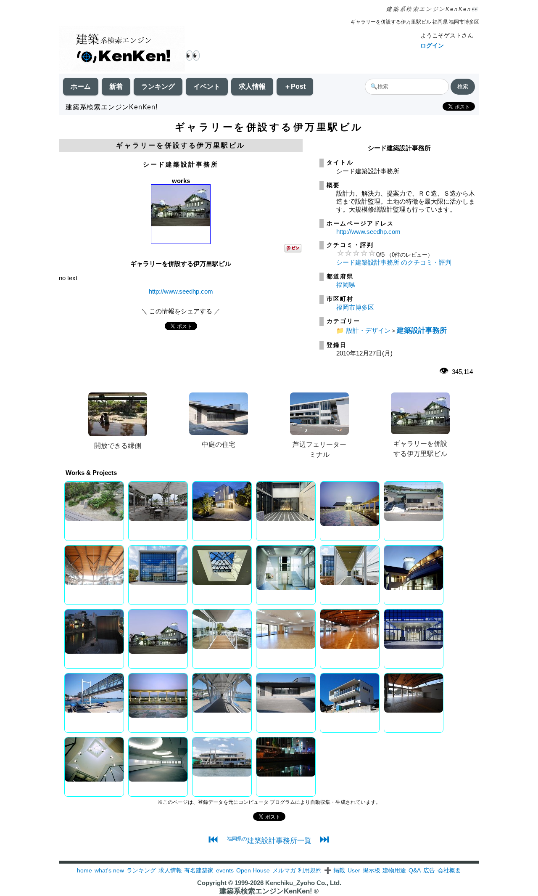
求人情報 (252, 86)
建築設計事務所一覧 (269, 840)
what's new (109, 870)
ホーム (81, 86)
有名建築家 (199, 870)
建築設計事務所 (422, 330)
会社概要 (449, 870)
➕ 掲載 (334, 870)
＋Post (295, 86)
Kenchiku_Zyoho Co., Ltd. (303, 882)
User (354, 870)
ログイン (432, 45)
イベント (206, 86)
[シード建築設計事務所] (180, 224)
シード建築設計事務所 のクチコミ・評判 (393, 262)
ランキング (158, 86)
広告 (429, 870)
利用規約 (310, 870)
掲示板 (371, 870)
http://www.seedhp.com (181, 291)
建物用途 (394, 870)
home (84, 870)
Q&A (415, 870)
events (225, 870)
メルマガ (284, 870)
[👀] (122, 49)
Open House (253, 870)
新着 (116, 86)
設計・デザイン (368, 330)
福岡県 (345, 284)
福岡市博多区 (355, 307)
